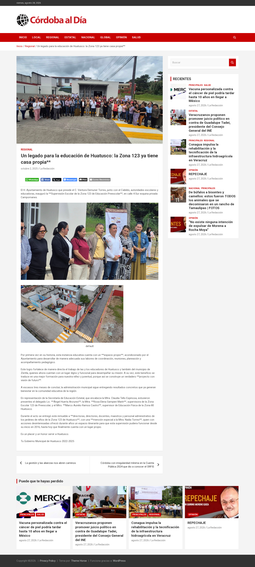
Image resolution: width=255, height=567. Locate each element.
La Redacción (47, 168)
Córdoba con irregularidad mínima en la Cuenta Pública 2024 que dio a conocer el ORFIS (127, 464)
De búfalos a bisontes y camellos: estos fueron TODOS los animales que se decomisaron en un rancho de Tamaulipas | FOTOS (212, 200)
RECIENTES (182, 79)
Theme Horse (79, 560)
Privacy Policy (48, 560)
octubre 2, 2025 (29, 168)
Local (36, 37)
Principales (196, 85)
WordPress (119, 560)
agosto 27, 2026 (197, 105)
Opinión (121, 37)
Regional (52, 37)
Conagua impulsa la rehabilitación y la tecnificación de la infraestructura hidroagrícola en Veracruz (210, 152)
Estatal (70, 37)
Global (105, 37)
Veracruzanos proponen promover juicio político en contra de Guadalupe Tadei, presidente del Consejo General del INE (210, 123)
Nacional (88, 37)
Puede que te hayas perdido (41, 481)
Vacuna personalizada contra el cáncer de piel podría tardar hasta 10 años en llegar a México (211, 95)
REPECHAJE (198, 174)
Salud (136, 37)
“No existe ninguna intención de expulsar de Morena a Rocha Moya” (211, 226)
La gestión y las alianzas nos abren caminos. (50, 463)
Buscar (232, 62)
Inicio (23, 37)
